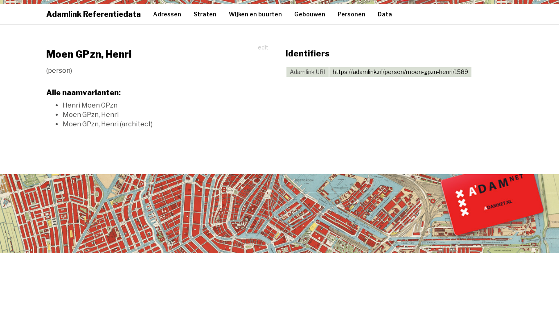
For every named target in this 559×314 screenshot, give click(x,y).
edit (263, 47)
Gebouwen (309, 14)
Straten (205, 14)
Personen (351, 14)
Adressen (167, 14)
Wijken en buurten (255, 14)
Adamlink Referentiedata (93, 14)
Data (385, 14)
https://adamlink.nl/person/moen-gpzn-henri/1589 (400, 71)
